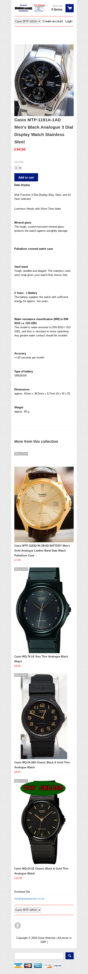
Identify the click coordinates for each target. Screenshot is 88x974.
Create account (52, 21)
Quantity (19, 162)
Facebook (17, 925)
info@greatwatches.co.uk (29, 898)
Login (68, 21)
